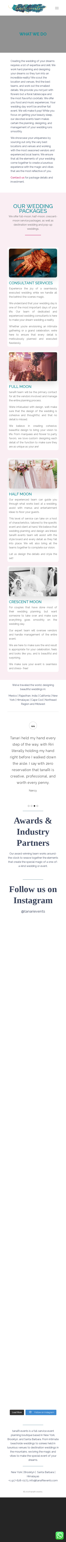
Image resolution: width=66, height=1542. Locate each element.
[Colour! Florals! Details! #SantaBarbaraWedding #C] (33, 965)
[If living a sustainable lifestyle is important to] (33, 1071)
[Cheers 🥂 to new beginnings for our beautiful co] (33, 932)
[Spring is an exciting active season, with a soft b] (33, 1365)
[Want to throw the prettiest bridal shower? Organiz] (33, 1164)
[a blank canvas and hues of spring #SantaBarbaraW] (33, 1003)
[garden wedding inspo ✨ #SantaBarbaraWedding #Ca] (33, 1304)
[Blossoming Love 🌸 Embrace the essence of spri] (33, 1246)
